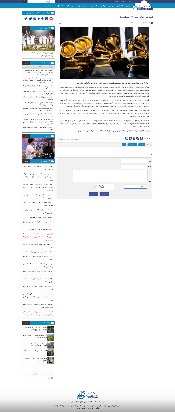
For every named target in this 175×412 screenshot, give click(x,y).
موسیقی (141, 144)
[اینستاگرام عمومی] (51, 18)
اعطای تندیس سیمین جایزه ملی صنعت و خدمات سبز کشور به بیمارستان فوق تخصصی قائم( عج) (38, 121)
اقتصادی (60, 5)
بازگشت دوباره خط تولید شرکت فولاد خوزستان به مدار (38, 92)
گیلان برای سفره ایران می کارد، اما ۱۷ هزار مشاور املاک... (35, 336)
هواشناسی (49, 5)
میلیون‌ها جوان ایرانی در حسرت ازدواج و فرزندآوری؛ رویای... (36, 344)
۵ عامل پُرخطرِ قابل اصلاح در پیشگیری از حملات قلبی (38, 87)
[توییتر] (25, 18)
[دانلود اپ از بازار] (39, 18)
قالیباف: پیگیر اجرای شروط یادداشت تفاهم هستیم (38, 128)
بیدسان (78, 408)
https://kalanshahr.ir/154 (69, 139)
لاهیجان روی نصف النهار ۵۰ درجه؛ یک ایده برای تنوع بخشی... (36, 328)
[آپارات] (35, 18)
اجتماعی (120, 5)
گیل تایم (50, 378)
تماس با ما (102, 401)
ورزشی (111, 5)
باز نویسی (104, 194)
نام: (150, 161)
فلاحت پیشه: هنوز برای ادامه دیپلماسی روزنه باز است (38, 115)
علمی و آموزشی (82, 5)
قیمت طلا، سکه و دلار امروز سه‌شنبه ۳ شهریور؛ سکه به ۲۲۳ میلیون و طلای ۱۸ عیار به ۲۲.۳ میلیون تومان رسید (38, 72)
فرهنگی (103, 5)
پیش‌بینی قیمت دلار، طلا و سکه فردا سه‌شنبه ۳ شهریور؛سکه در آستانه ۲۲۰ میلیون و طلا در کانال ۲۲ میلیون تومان (38, 80)
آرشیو (86, 401)
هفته (46, 66)
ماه (40, 66)
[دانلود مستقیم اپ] (43, 18)
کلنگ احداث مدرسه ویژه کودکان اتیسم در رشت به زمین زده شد (38, 103)
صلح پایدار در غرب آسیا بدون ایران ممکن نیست (36, 359)
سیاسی (128, 5)
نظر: (149, 181)
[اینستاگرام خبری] (47, 18)
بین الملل (70, 5)
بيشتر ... (26, 28)
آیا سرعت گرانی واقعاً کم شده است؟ (35, 350)
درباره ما (71, 401)
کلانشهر (131, 87)
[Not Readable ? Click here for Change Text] (95, 187)
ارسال (93, 194)
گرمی (124, 144)
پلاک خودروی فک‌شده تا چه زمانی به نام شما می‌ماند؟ (38, 98)
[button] (24, 43)
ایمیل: (149, 167)
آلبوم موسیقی (132, 144)
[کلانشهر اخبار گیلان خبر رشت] (92, 395)
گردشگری (94, 5)
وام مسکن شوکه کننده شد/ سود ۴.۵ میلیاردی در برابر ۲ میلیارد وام (38, 109)
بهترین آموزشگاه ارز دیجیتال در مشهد (41, 374)
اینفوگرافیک (79, 401)
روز (52, 66)
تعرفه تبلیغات (93, 401)
